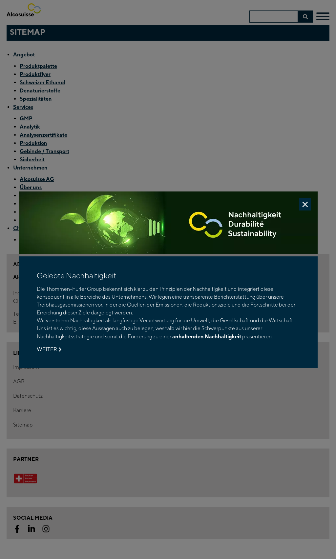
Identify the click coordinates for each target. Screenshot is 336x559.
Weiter (47, 349)
